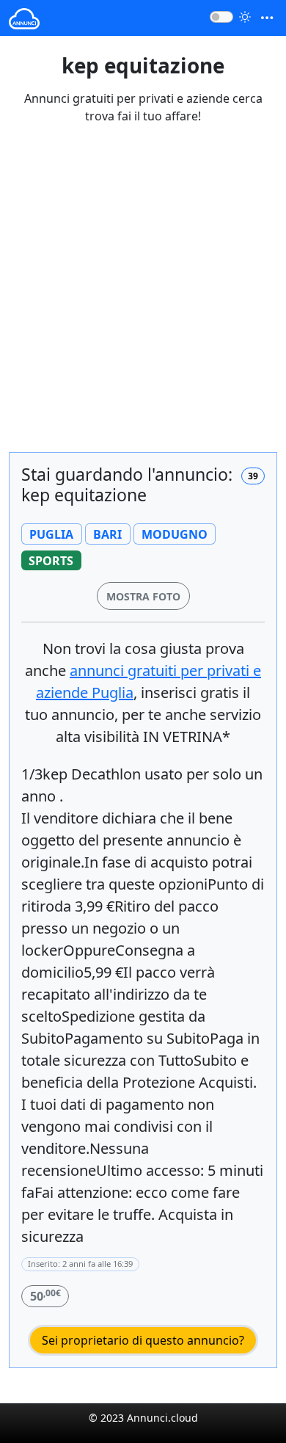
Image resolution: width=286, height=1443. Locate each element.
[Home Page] (24, 18)
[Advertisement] (143, 297)
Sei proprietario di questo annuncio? (143, 1340)
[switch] (221, 17)
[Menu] (267, 18)
